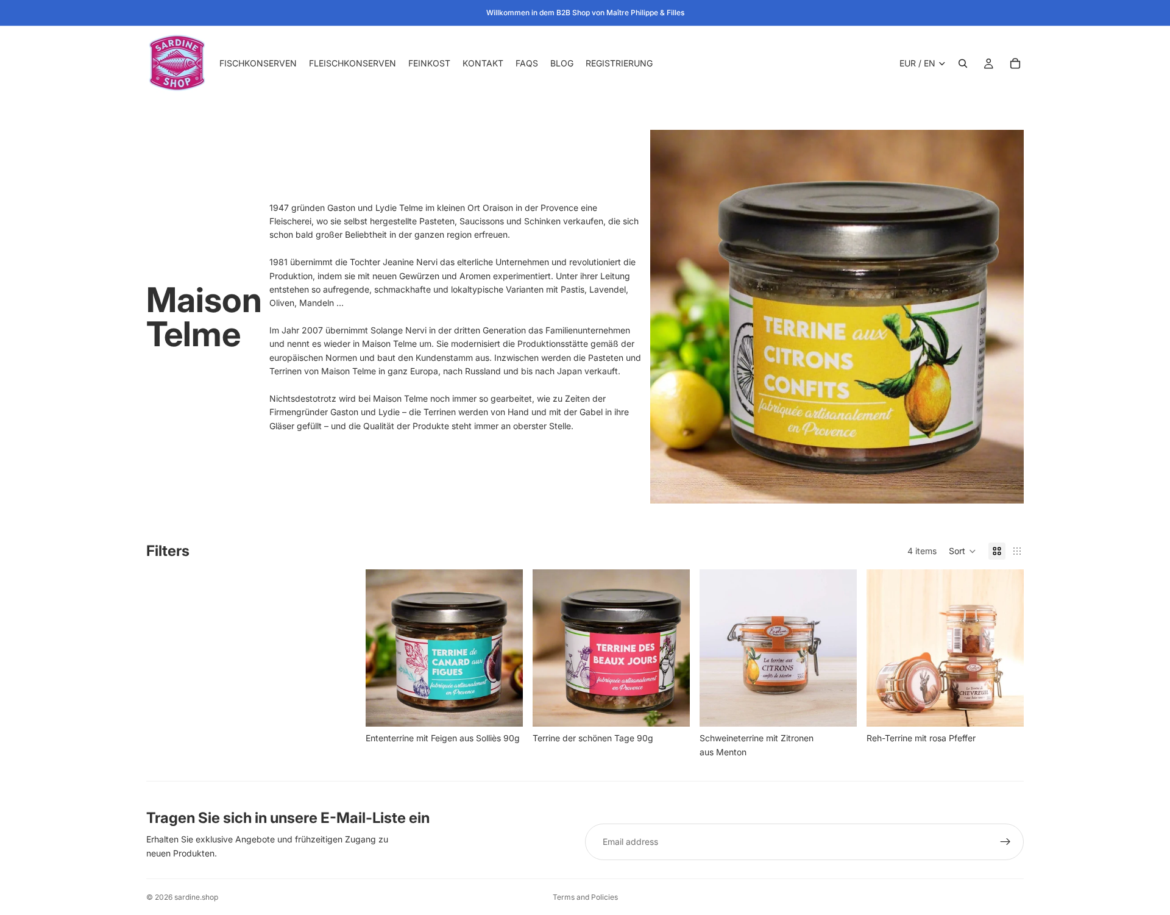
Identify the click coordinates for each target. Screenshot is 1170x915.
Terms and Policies (585, 897)
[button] (962, 551)
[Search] (962, 63)
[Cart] (1015, 63)
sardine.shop (196, 897)
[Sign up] (1005, 842)
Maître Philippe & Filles (645, 12)
